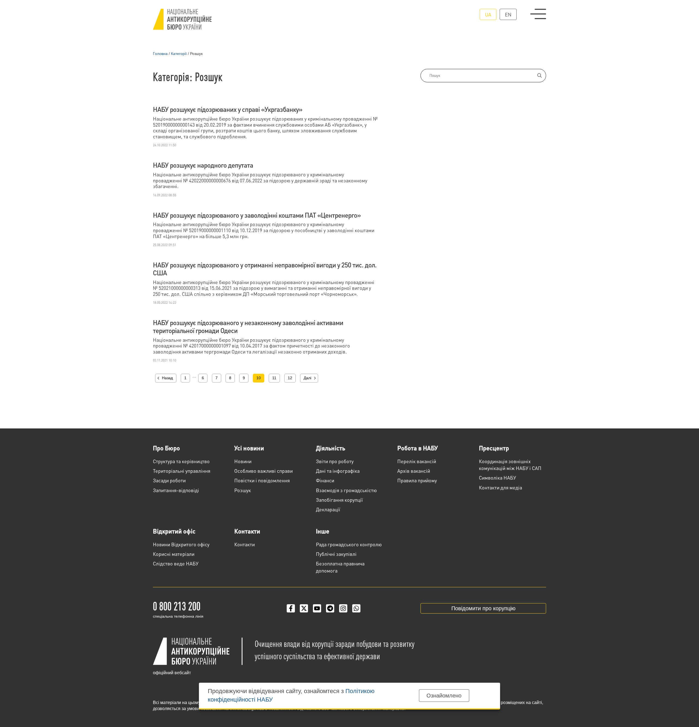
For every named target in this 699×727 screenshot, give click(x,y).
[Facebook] (291, 608)
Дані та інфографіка (338, 471)
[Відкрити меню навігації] (538, 14)
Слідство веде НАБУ (176, 563)
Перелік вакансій (416, 461)
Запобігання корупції (339, 500)
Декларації (328, 509)
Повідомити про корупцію (483, 608)
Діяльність (330, 448)
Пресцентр (494, 448)
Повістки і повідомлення (262, 480)
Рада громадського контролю (349, 544)
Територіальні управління (181, 471)
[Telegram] (330, 608)
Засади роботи (169, 480)
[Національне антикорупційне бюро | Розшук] (182, 19)
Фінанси (325, 480)
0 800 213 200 (176, 605)
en (508, 14)
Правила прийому (417, 480)
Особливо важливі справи (263, 471)
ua (488, 14)
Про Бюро (166, 448)
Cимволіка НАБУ (497, 477)
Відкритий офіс (174, 531)
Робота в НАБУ (417, 448)
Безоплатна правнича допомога (340, 566)
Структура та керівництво (181, 461)
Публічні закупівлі (336, 554)
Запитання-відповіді (176, 490)
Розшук (242, 490)
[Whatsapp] (356, 608)
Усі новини (249, 448)
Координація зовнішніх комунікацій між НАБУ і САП (510, 464)
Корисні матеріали (173, 554)
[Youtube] (317, 608)
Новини (242, 461)
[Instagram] (343, 608)
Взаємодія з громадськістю (346, 490)
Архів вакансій (413, 471)
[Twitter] (304, 608)
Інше (322, 531)
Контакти (247, 531)
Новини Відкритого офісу (181, 544)
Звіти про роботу (335, 461)
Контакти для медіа (500, 487)
